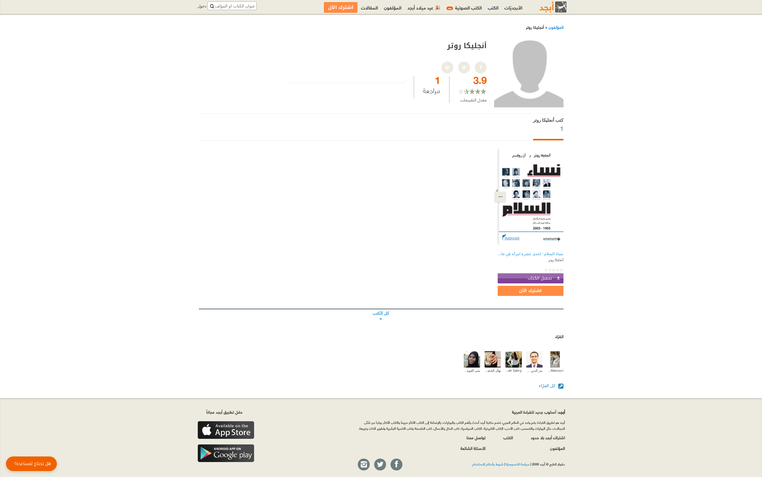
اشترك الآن (530, 291)
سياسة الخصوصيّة (518, 464)
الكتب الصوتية (465, 7)
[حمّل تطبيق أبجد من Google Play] (225, 453)
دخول (202, 6)
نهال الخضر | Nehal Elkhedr (493, 370)
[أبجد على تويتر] (380, 465)
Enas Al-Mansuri (555, 370)
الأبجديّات (513, 7)
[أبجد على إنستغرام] (363, 465)
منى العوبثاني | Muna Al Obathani (472, 370)
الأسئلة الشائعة (472, 448)
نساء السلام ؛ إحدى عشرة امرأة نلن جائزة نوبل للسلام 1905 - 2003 (530, 253)
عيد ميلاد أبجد (424, 7)
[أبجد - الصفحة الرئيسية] (545, 6)
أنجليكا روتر (555, 260)
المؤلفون (555, 27)
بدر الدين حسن (534, 370)
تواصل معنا (475, 437)
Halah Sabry (513, 370)
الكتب (493, 7)
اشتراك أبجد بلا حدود (548, 437)
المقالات (369, 7)
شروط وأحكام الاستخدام (487, 464)
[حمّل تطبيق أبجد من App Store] (225, 430)
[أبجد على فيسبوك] (396, 465)
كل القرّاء (548, 385)
